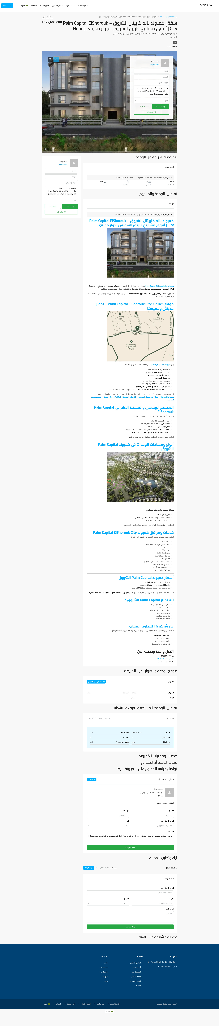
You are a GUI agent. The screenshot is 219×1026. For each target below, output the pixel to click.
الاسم (171, 810)
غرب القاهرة (70, 5)
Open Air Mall (158, 372)
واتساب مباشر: (165, 658)
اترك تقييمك (88, 867)
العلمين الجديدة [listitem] (135, 981)
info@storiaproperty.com (168, 966)
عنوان (171, 898)
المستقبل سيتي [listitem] (136, 972)
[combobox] (108, 825)
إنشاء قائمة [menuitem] (7, 5)
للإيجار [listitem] (105, 976)
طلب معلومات (130, 847)
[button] (51, 16)
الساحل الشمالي (57, 5)
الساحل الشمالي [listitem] (135, 963)
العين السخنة (44, 5)
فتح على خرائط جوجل (95, 681)
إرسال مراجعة (130, 926)
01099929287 (155, 792)
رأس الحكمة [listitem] (137, 967)
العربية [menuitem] (108, 1011)
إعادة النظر (169, 908)
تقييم (126, 898)
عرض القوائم (91, 779)
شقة (161, 16)
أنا (128, 821)
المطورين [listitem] (103, 972)
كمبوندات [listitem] (103, 967)
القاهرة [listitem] (138, 985)
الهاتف (126, 810)
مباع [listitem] (105, 981)
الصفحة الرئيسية (170, 16)
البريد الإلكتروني (167, 821)
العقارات (34, 5)
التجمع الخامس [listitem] (136, 976)
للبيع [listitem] (105, 963)
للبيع (175, 42)
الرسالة (171, 831)
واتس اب (142, 792)
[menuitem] (16, 5)
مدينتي (148, 372)
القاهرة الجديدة (83, 5)
